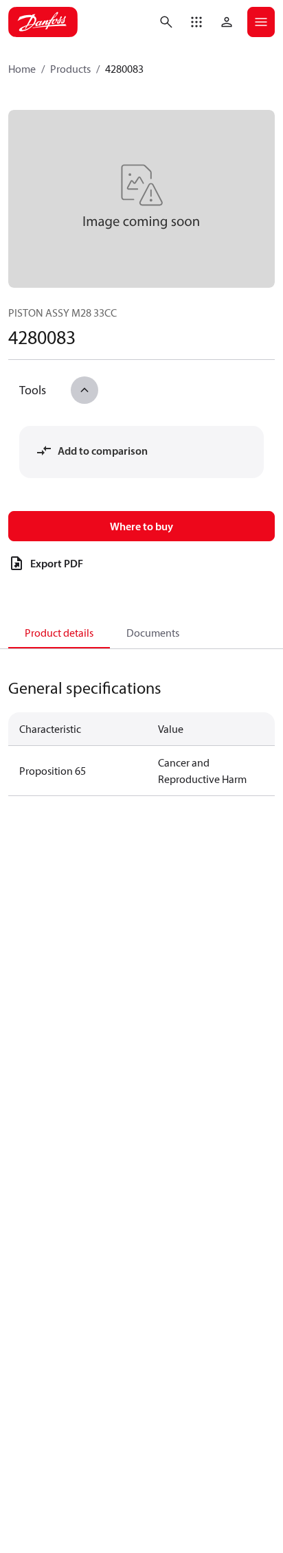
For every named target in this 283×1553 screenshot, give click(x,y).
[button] (196, 22)
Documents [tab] (152, 632)
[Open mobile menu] (261, 22)
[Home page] (43, 22)
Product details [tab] (59, 632)
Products (70, 69)
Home (22, 69)
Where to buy (141, 526)
